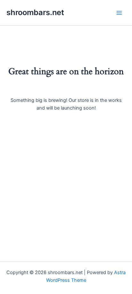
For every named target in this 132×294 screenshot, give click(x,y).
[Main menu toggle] (119, 12)
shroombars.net (35, 12)
